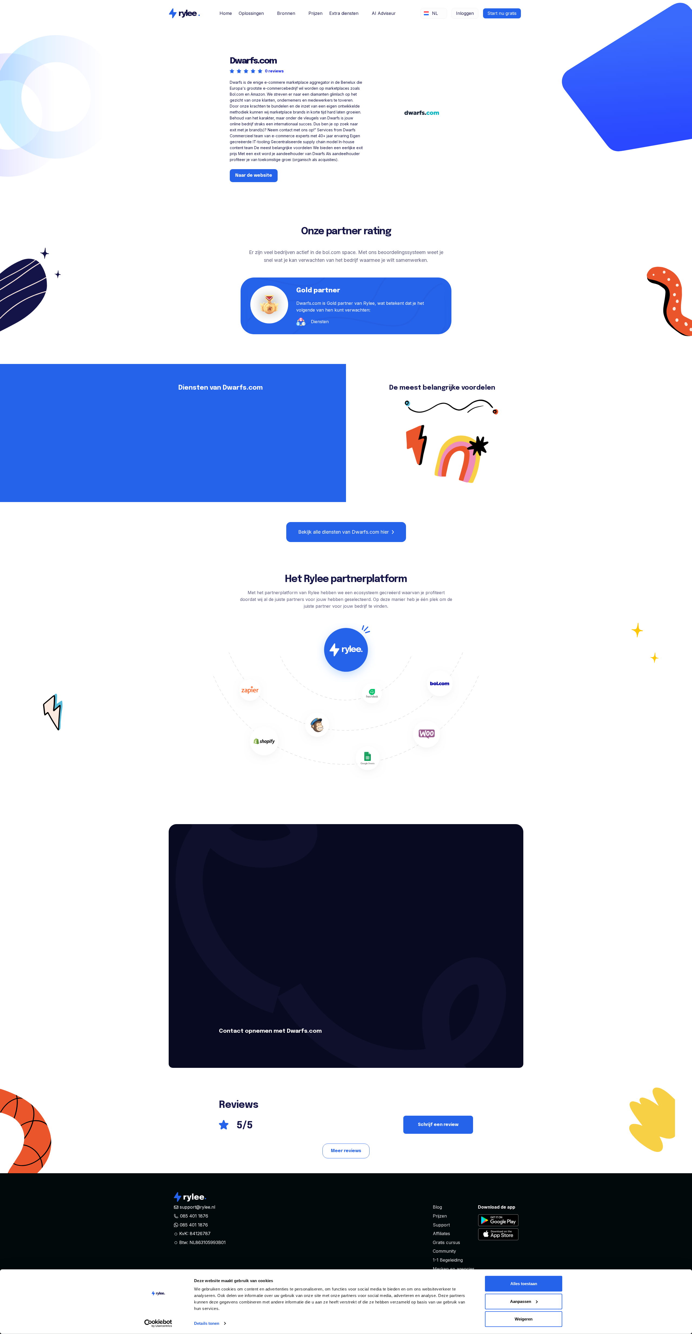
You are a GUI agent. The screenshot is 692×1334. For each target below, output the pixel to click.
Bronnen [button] (286, 13)
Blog (437, 1207)
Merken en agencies (453, 1269)
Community (444, 1251)
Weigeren (524, 1319)
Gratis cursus (446, 1242)
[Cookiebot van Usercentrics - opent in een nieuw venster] (158, 1323)
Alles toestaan (523, 1283)
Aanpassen (520, 1301)
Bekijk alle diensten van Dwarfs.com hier (343, 532)
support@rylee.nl (197, 1207)
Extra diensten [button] (343, 13)
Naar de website (253, 175)
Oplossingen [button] (251, 13)
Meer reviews (346, 1151)
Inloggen (465, 13)
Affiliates (441, 1233)
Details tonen (206, 1323)
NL (435, 13)
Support (441, 1225)
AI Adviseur (384, 13)
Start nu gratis (502, 13)
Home (225, 13)
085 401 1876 (194, 1216)
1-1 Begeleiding (448, 1260)
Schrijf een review (438, 1124)
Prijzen (315, 13)
